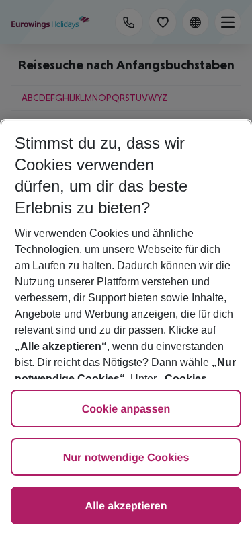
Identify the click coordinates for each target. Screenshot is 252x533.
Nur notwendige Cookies (126, 458)
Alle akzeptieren (126, 506)
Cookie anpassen (126, 409)
